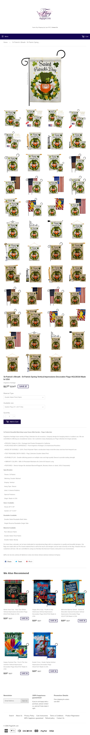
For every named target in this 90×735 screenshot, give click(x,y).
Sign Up (24, 701)
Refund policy (50, 718)
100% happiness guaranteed (33, 718)
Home (6, 42)
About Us (19, 716)
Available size (9, 403)
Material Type (9, 393)
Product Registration (72, 716)
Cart (86, 36)
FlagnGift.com (14, 726)
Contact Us (55, 27)
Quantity (7, 413)
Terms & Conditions (56, 716)
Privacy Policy (29, 716)
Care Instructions (42, 716)
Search (11, 716)
